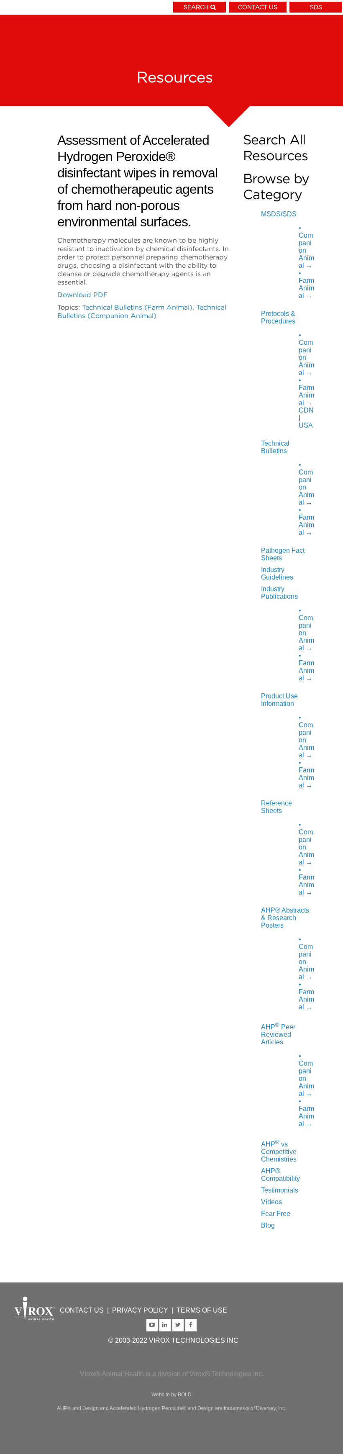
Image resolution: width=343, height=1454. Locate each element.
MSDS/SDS (279, 214)
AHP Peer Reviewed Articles (278, 1034)
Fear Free (275, 1213)
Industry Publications (279, 592)
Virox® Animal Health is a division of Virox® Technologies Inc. (172, 1373)
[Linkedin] (165, 1324)
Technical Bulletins (275, 447)
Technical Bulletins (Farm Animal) (137, 307)
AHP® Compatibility (280, 1174)
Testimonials (279, 1190)
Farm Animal (306, 284)
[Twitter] (178, 1324)
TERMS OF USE (202, 1310)
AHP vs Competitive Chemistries (279, 1152)
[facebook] (191, 1324)
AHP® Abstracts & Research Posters (285, 918)
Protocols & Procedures (278, 317)
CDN (306, 410)
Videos (271, 1201)
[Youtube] (152, 1324)
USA (306, 425)
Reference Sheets (276, 807)
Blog (268, 1225)
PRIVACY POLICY (140, 1310)
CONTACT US (257, 7)
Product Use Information (279, 699)
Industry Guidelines (277, 573)
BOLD (185, 1395)
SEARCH (196, 7)
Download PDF (82, 294)
